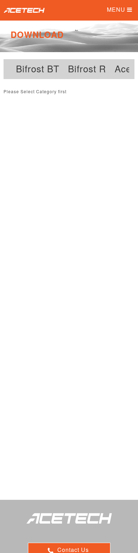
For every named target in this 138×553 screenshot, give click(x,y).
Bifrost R (87, 68)
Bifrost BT (37, 68)
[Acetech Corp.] (69, 519)
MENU (117, 9)
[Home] (24, 11)
